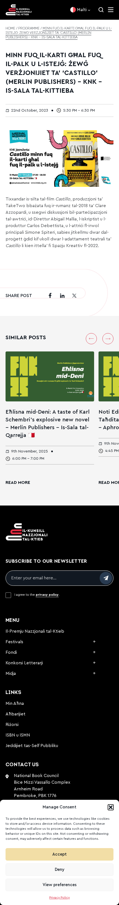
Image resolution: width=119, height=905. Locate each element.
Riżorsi (12, 724)
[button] (110, 807)
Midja (11, 673)
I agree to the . (37, 594)
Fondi (11, 652)
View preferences (60, 885)
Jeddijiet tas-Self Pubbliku (32, 745)
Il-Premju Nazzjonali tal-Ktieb (35, 631)
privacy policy (47, 594)
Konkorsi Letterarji (24, 663)
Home (10, 28)
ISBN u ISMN (18, 735)
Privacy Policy (59, 897)
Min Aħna (15, 703)
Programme (29, 28)
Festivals (14, 642)
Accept (59, 854)
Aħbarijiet (15, 714)
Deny (59, 870)
